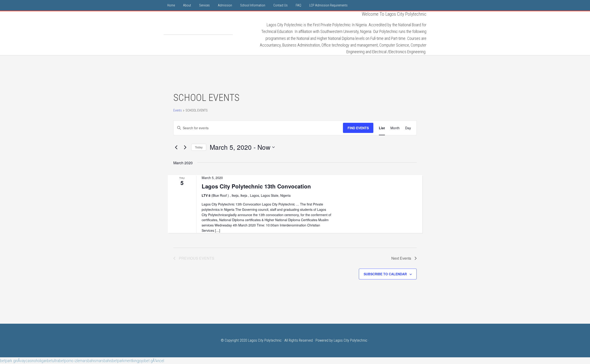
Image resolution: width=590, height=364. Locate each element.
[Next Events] (185, 147)
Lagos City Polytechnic (198, 22)
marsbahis (88, 360)
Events (177, 110)
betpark (118, 360)
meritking (131, 360)
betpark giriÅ (10, 360)
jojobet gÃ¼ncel (151, 360)
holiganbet (44, 360)
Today (199, 147)
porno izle (72, 360)
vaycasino (28, 360)
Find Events (358, 128)
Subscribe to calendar (385, 274)
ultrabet (58, 360)
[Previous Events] (176, 147)
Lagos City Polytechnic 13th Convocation (256, 186)
